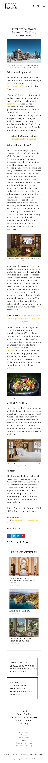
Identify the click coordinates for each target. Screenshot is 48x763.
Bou (35, 759)
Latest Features (24, 720)
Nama (33, 266)
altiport (10, 368)
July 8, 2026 (14, 613)
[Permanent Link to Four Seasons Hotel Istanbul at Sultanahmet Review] (24, 575)
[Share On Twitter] (13, 536)
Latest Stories (24, 714)
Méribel (15, 348)
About (24, 711)
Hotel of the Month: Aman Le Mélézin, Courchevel (24, 32)
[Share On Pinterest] (23, 536)
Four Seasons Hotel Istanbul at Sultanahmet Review (22, 580)
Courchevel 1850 (15, 86)
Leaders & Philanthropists (24, 717)
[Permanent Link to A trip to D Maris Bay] (24, 608)
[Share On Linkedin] (18, 536)
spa (8, 211)
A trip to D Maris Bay (19, 611)
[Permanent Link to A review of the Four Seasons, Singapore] (24, 636)
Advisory (24, 723)
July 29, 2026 (14, 585)
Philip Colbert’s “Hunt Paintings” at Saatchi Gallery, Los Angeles (24, 318)
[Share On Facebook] (9, 536)
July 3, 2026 (14, 643)
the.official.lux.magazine (24, 139)
